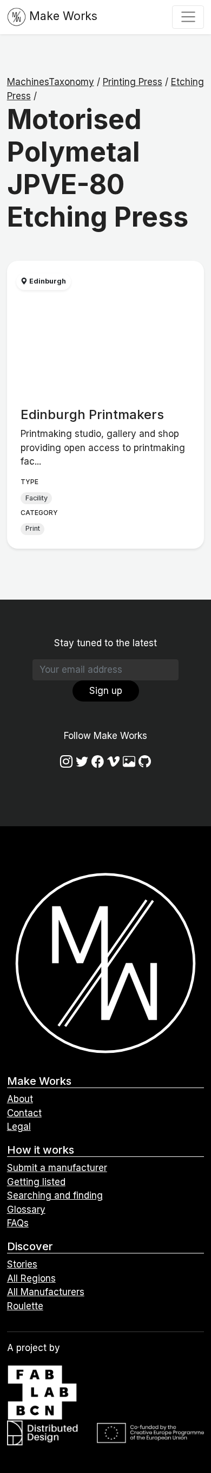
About (20, 1099)
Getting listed (36, 1181)
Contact (24, 1113)
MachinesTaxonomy (50, 81)
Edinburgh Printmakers (92, 414)
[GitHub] (145, 761)
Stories (22, 1264)
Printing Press (132, 81)
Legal (19, 1126)
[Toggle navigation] (188, 16)
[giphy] (129, 761)
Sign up (105, 690)
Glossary (26, 1209)
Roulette (25, 1306)
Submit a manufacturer (57, 1167)
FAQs (18, 1223)
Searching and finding (55, 1195)
